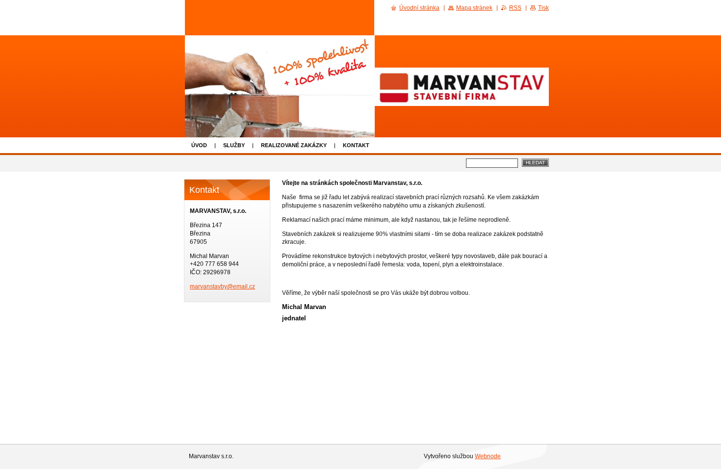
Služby (234, 145)
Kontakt (356, 145)
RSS (515, 7)
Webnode (488, 456)
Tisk (543, 7)
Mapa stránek (474, 7)
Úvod (199, 145)
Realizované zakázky (294, 145)
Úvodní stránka (419, 7)
